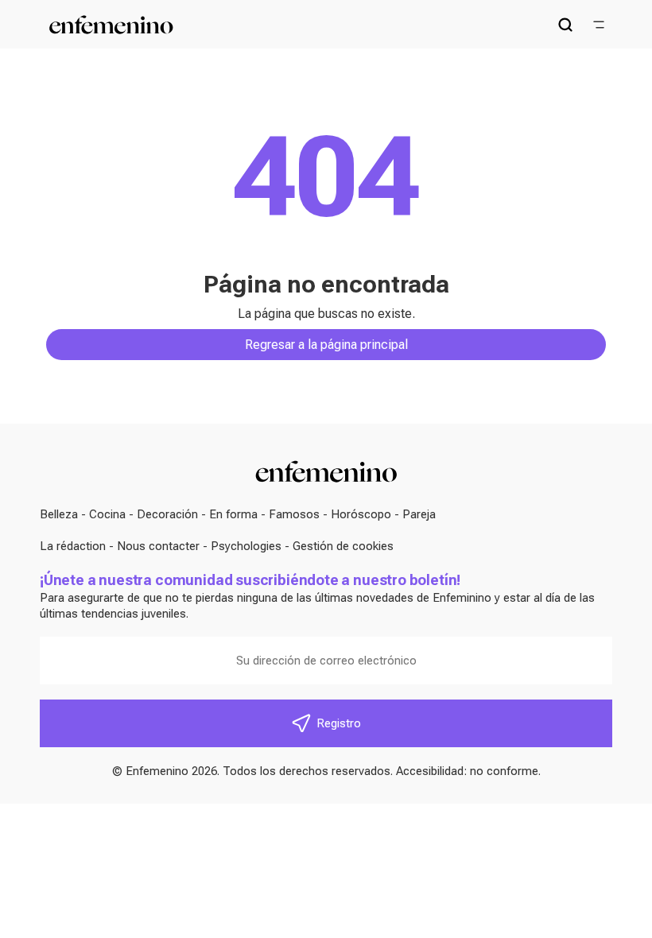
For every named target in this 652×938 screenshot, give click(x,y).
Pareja (419, 514)
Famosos (294, 514)
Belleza (59, 514)
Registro (338, 723)
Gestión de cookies (343, 546)
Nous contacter (158, 546)
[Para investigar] (565, 24)
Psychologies (246, 546)
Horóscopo (361, 514)
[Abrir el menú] (599, 24)
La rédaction (73, 546)
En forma (233, 514)
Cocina (107, 514)
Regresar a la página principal (326, 344)
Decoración (167, 514)
